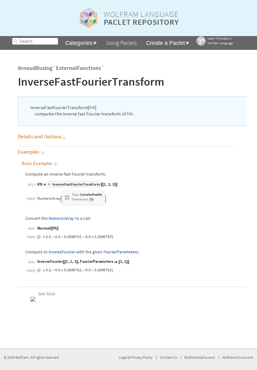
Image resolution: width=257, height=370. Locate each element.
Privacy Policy (142, 357)
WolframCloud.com (237, 357)
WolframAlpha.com (199, 357)
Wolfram (22, 357)
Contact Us (168, 357)
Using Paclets (121, 42)
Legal (123, 357)
